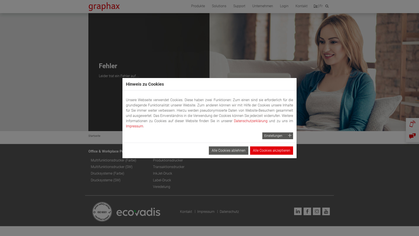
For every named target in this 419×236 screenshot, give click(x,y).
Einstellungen (273, 135)
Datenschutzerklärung (251, 121)
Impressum (134, 126)
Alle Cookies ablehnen (229, 150)
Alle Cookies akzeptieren (271, 150)
